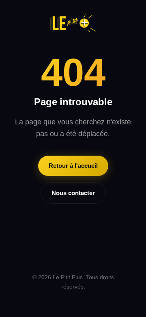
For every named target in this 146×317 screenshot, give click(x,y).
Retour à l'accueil (73, 165)
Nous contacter (73, 193)
